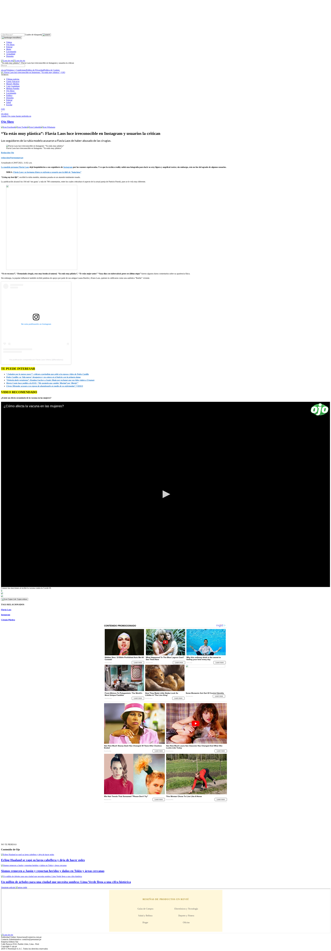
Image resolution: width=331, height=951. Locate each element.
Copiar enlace (22, 599)
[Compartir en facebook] (8, 127)
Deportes (10, 56)
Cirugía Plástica (8, 620)
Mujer (8, 49)
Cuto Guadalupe (13, 86)
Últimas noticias (12, 79)
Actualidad (10, 54)
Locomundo (11, 51)
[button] (165, 494)
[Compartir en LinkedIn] (34, 127)
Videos (9, 42)
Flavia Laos (6, 610)
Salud (8, 102)
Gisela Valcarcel (12, 81)
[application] (165, 494)
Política (9, 95)
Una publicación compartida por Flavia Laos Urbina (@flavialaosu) (36, 360)
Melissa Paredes (12, 88)
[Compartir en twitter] (21, 127)
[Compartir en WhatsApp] (48, 127)
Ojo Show (10, 44)
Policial (9, 47)
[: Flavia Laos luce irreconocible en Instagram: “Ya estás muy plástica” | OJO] (33, 72)
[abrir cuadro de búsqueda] (46, 34)
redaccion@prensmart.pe (12, 158)
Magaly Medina (12, 84)
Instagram (5, 615)
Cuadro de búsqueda (33, 35)
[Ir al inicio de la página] (7, 839)
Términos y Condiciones (16, 70)
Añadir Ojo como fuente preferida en (16, 116)
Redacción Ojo (7, 153)
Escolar (9, 105)
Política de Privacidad (35, 70)
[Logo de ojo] (7, 61)
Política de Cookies (52, 70)
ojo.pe (3, 70)
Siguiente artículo (8, 887)
